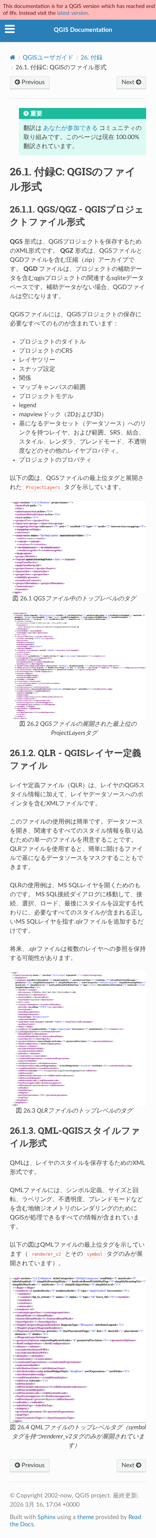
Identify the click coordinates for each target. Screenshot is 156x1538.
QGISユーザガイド (48, 58)
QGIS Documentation (83, 30)
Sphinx (46, 1517)
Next (129, 82)
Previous (32, 82)
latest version (72, 13)
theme (85, 1517)
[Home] (13, 57)
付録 (92, 58)
